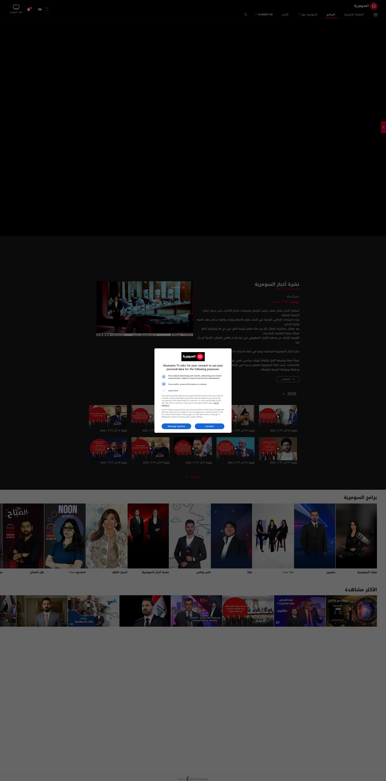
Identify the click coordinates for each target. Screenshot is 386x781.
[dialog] (193, 390)
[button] (193, 391)
